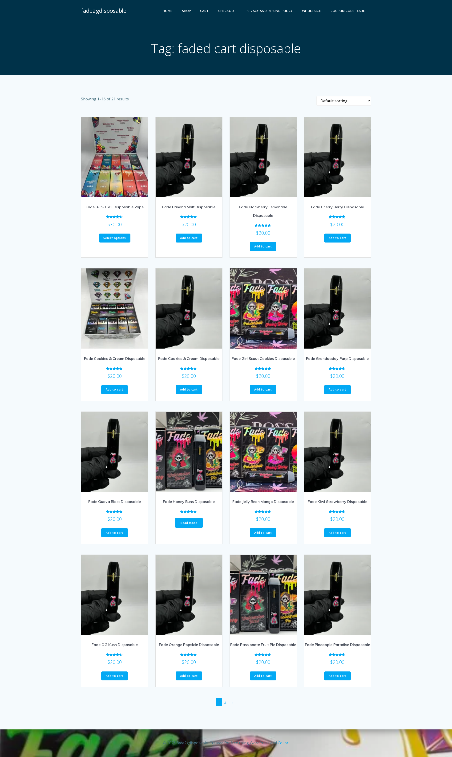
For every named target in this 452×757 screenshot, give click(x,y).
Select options (114, 238)
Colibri (283, 742)
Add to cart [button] (189, 238)
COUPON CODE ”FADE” (348, 10)
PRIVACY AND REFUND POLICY (269, 10)
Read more (189, 523)
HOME (168, 10)
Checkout (227, 10)
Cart (204, 10)
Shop (186, 10)
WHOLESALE (311, 10)
